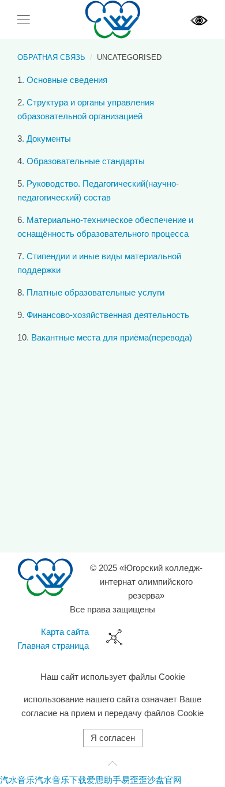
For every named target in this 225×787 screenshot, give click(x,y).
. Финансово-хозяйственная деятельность (105, 315)
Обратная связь (51, 57)
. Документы (46, 138)
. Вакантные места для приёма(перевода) (109, 337)
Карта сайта (65, 632)
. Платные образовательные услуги (93, 292)
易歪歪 (134, 780)
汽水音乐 (17, 780)
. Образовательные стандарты (83, 161)
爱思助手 (104, 780)
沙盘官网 (164, 780)
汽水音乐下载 (61, 780)
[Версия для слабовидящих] (199, 19)
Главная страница (53, 645)
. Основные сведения (64, 80)
